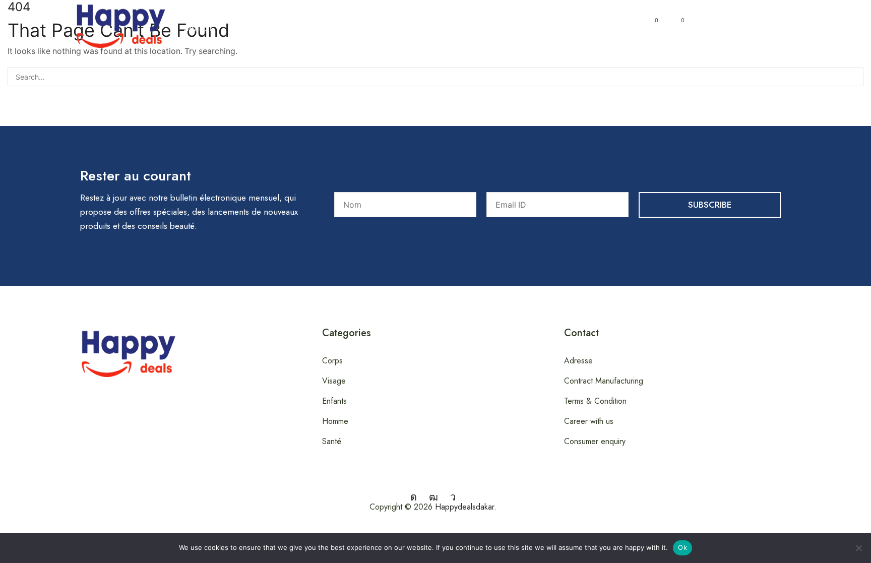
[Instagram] (413, 497)
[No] (858, 548)
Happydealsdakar (464, 507)
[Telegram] (453, 497)
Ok (682, 547)
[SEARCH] (854, 77)
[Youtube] (433, 497)
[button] (197, 24)
